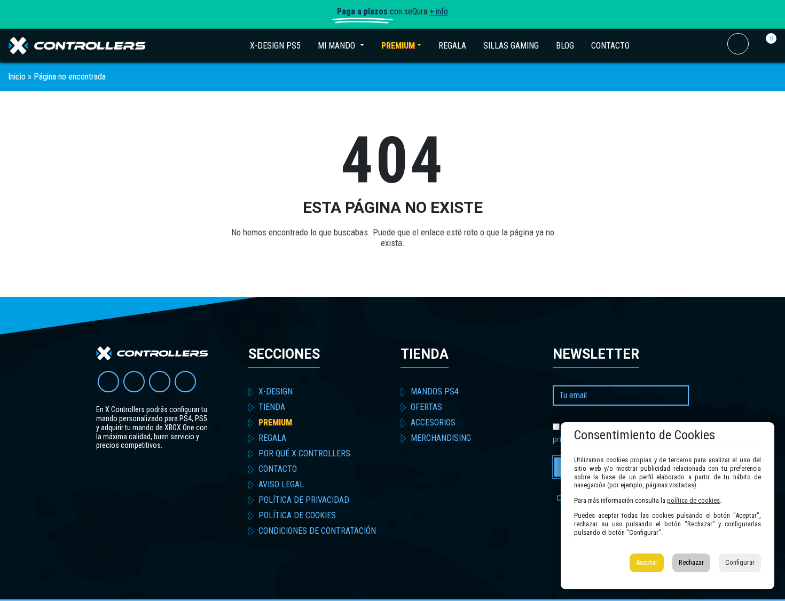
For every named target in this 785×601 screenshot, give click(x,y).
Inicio (17, 77)
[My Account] (738, 51)
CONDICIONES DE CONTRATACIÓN (317, 531)
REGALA (452, 46)
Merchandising (441, 438)
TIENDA (271, 407)
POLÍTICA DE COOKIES (297, 515)
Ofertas (426, 407)
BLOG (565, 46)
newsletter (596, 354)
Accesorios (433, 422)
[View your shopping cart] (763, 51)
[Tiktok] (185, 381)
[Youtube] (108, 381)
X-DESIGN (275, 391)
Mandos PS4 (435, 391)
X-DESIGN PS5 (275, 46)
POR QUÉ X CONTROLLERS (304, 453)
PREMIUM (398, 46)
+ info (438, 11)
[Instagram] (159, 381)
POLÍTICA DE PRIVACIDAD (303, 500)
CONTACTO (610, 46)
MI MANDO (345, 46)
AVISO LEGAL (281, 484)
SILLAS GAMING (511, 46)
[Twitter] (134, 381)
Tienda (425, 354)
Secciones (284, 354)
